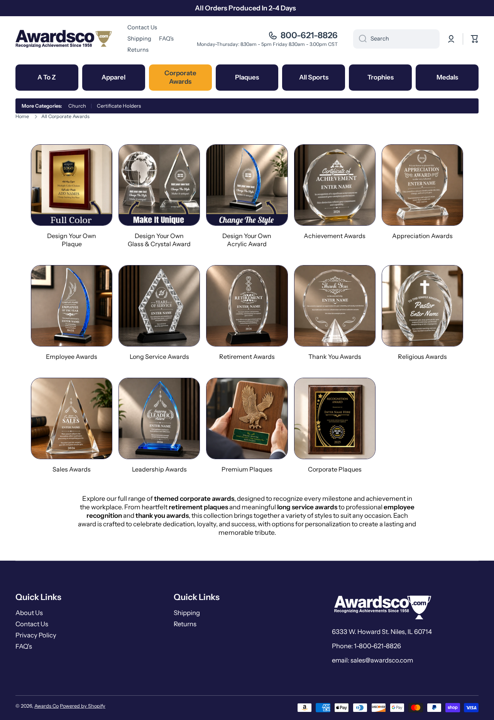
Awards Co (46, 706)
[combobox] (396, 39)
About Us (29, 613)
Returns (185, 624)
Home (22, 116)
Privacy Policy (35, 635)
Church (77, 106)
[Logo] (63, 39)
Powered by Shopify (82, 706)
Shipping (187, 613)
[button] (475, 39)
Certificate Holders (119, 106)
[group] (71, 196)
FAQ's (23, 646)
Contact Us (31, 624)
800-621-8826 (309, 35)
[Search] (360, 39)
